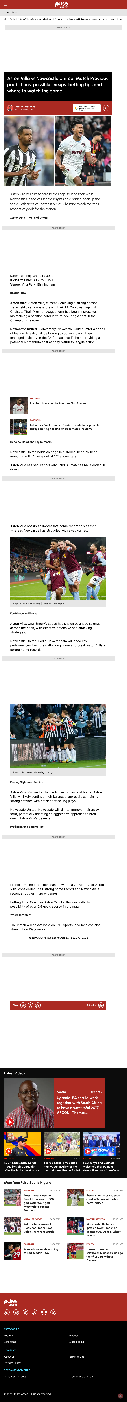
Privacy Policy (12, 1362)
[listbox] (63, 1152)
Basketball (10, 1341)
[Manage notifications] (120, 1395)
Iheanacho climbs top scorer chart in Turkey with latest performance (104, 1199)
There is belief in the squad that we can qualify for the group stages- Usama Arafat (62, 1166)
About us (9, 1356)
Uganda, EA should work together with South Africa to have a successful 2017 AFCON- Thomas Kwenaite (79, 1105)
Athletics (73, 1335)
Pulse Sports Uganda (80, 1376)
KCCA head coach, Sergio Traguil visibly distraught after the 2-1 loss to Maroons (21, 1166)
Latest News (10, 12)
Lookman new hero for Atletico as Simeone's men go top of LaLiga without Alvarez (104, 1254)
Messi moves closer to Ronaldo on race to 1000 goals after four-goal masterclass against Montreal (39, 1203)
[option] (22, 1153)
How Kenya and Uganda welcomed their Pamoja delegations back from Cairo (101, 1166)
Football (13, 19)
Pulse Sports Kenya (15, 1376)
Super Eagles (76, 1341)
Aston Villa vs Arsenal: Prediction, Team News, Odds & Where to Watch (39, 1227)
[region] (63, 1152)
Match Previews (33, 1219)
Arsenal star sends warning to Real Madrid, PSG (41, 1251)
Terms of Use (76, 1356)
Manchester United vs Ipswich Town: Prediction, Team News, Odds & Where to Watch (103, 1229)
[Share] (106, 108)
